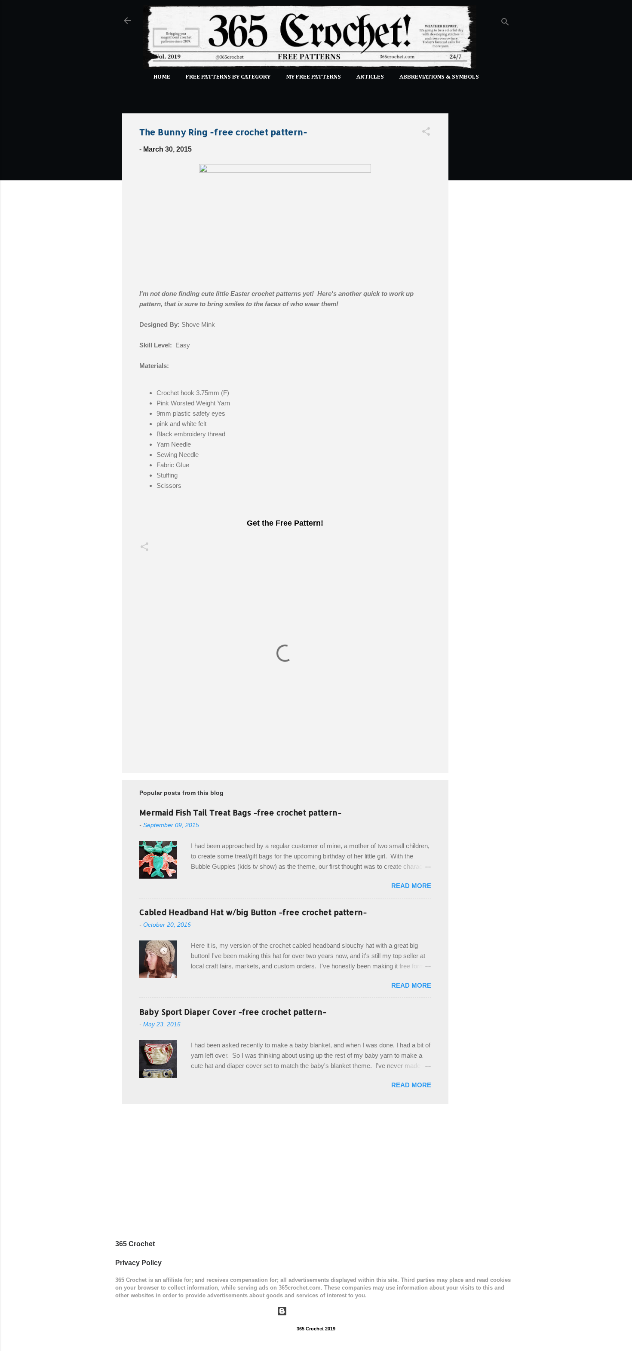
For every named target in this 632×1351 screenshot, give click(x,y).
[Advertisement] (482, 235)
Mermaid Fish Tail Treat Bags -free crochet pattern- (240, 812)
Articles (370, 77)
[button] (426, 133)
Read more (411, 885)
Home (161, 77)
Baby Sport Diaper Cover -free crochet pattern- (232, 1011)
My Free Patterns (313, 77)
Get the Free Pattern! (285, 523)
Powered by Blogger (321, 1310)
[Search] (505, 23)
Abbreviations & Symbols (439, 77)
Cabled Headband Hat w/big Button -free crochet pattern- (253, 912)
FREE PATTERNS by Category (228, 77)
